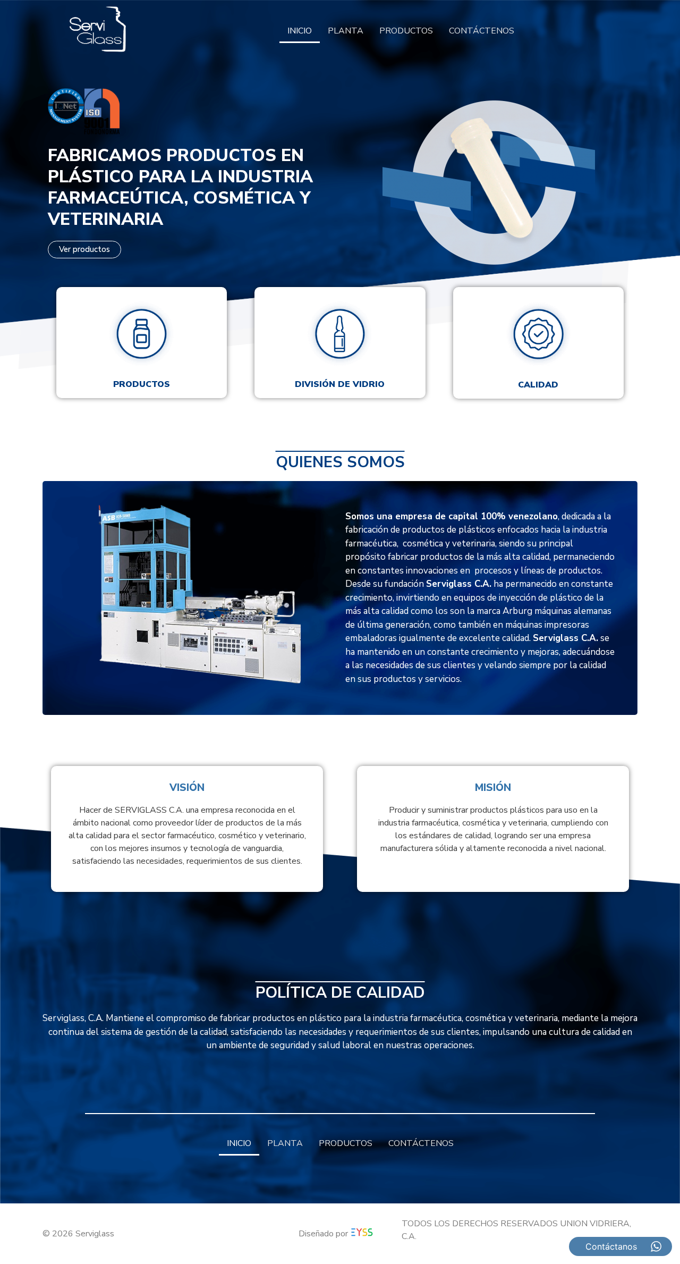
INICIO (299, 31)
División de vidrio (340, 384)
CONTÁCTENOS (481, 31)
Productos (141, 384)
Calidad (538, 385)
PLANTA (345, 31)
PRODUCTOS (406, 31)
